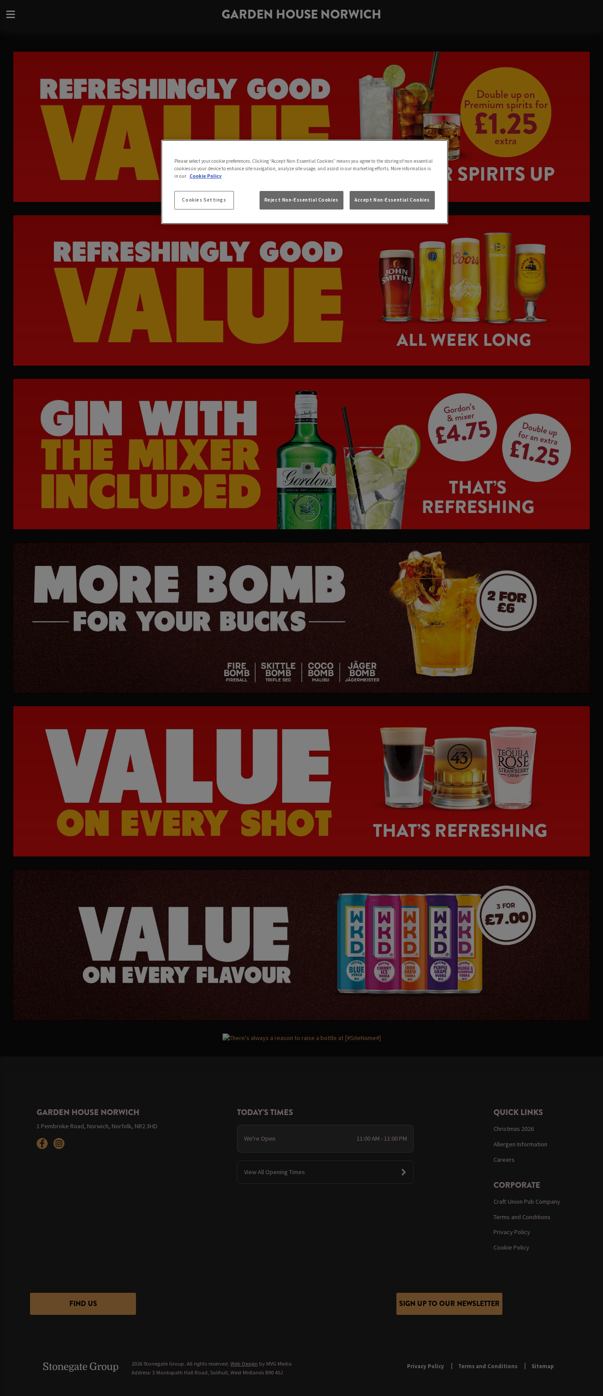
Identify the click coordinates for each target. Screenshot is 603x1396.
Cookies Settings (204, 200)
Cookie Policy (205, 176)
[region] (304, 182)
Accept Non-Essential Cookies (392, 200)
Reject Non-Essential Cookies (301, 200)
